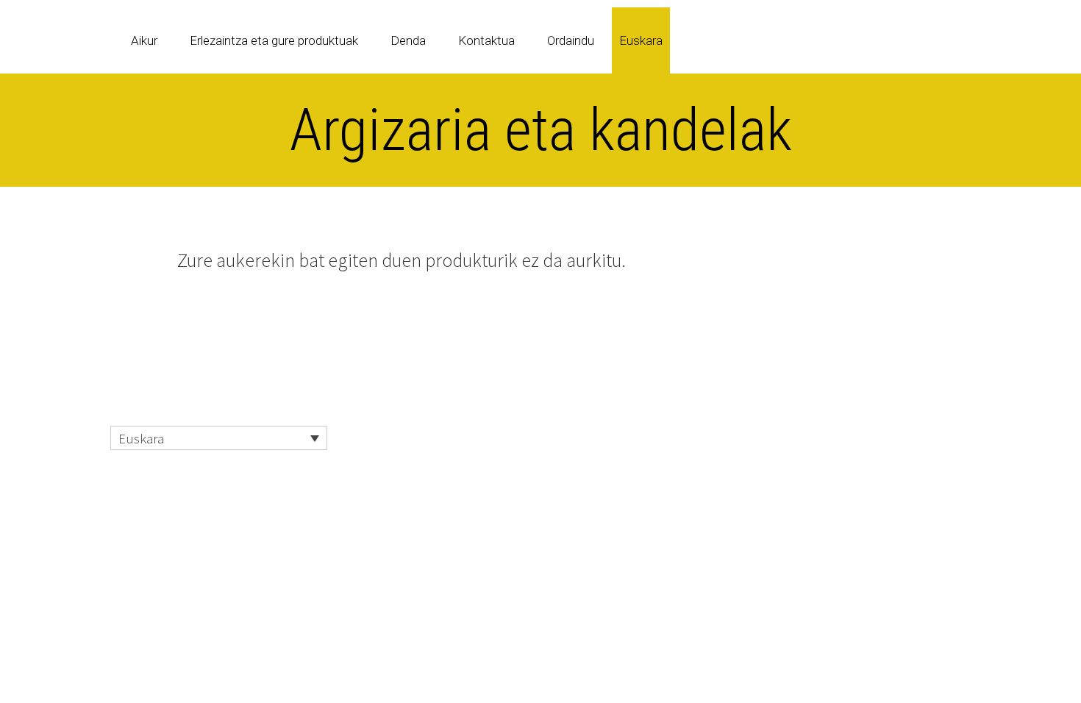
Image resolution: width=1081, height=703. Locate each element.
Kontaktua (486, 40)
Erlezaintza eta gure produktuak (274, 40)
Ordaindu (570, 40)
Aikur (144, 40)
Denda (408, 40)
